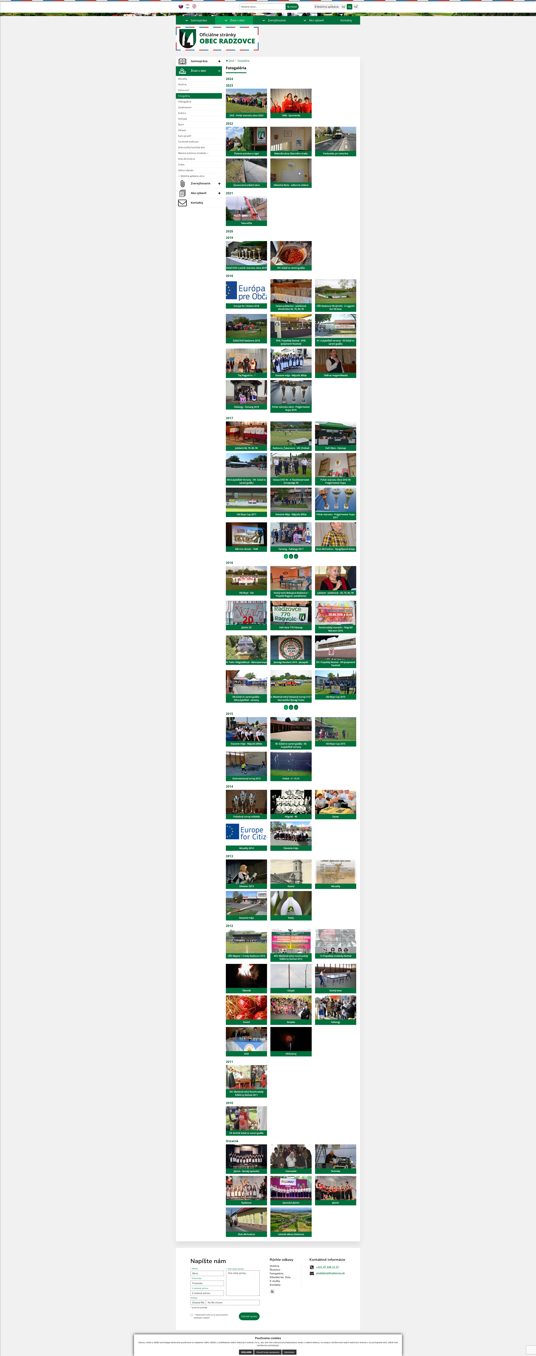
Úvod (231, 60)
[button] (195, 20)
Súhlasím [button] (246, 1352)
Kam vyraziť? (184, 135)
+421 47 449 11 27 (327, 1267)
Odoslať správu (249, 1316)
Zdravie (182, 130)
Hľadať (293, 6)
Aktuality (182, 78)
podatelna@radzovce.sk (330, 1273)
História (182, 84)
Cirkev (181, 164)
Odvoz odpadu (185, 170)
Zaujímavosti (185, 107)
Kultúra (182, 113)
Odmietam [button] (289, 1352)
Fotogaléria (184, 95)
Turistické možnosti (188, 141)
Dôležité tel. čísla (280, 1277)
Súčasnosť (183, 90)
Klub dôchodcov (186, 158)
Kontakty (346, 20)
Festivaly (182, 118)
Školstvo (275, 1269)
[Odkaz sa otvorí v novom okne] (272, 1291)
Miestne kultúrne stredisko (192, 153)
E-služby (275, 1281)
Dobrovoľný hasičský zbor (191, 147)
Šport (181, 124)
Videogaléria (184, 101)
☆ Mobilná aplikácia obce (191, 176)
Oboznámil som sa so (211, 1316)
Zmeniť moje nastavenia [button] (267, 1352)
